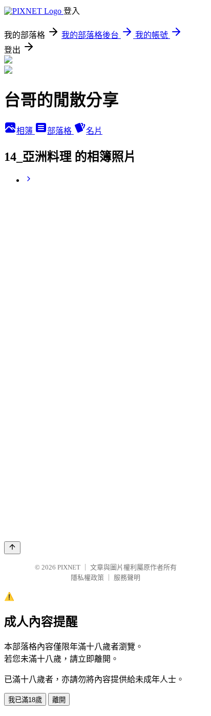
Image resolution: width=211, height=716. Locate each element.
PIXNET (68, 567)
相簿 (25, 131)
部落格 (60, 131)
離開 (59, 700)
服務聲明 (127, 577)
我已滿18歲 (25, 700)
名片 (94, 131)
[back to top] (12, 547)
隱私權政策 (87, 577)
